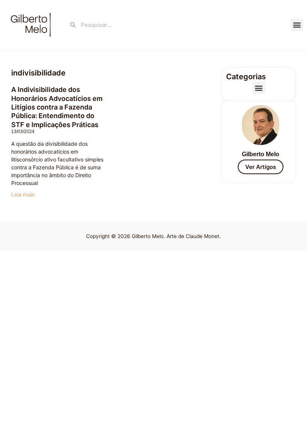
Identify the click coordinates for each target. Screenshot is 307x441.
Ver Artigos (260, 166)
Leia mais (23, 194)
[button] (297, 25)
